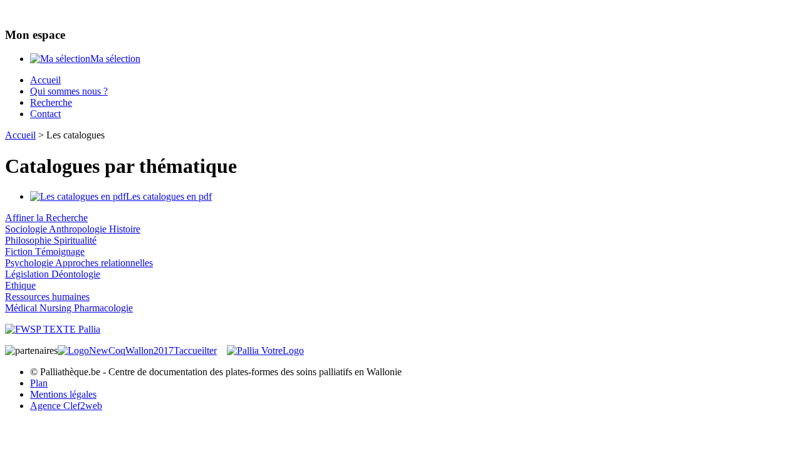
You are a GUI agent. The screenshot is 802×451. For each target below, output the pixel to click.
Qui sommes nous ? (69, 91)
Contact (45, 113)
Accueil (45, 80)
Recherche (51, 102)
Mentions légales (63, 394)
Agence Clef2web (66, 405)
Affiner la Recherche (46, 217)
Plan (39, 383)
